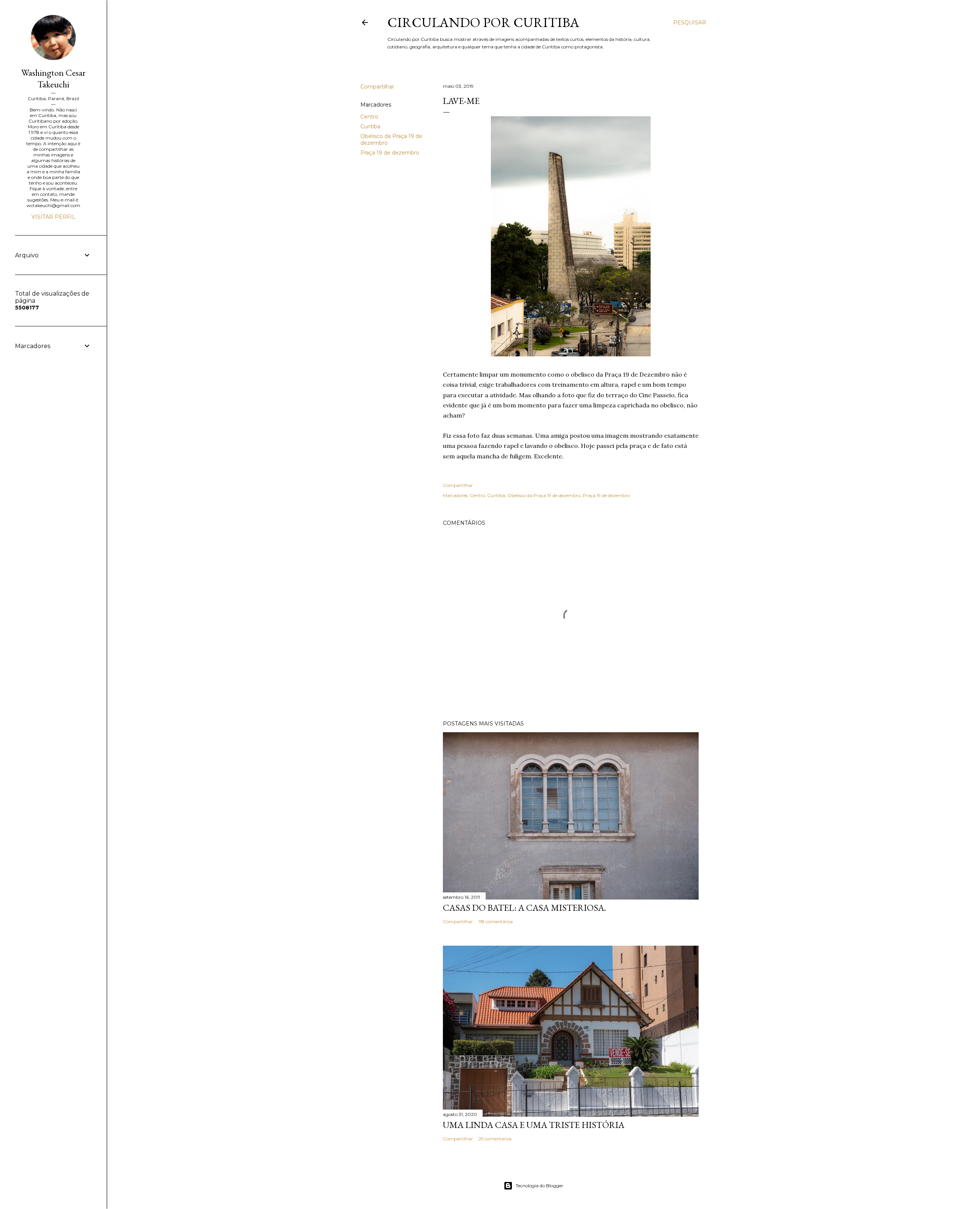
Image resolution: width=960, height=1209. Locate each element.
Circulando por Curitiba (483, 22)
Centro (369, 116)
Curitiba (370, 126)
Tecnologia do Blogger (539, 1185)
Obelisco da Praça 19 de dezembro (543, 495)
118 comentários (495, 921)
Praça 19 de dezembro (389, 152)
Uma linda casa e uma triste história (533, 1125)
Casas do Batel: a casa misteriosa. (524, 907)
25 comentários (495, 1138)
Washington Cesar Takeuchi (53, 78)
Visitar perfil (53, 216)
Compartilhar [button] (377, 86)
